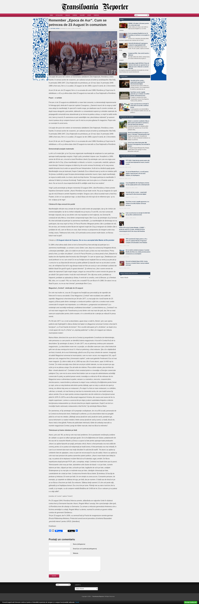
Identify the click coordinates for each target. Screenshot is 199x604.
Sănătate (96, 15)
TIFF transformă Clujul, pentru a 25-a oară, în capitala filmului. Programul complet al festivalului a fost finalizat (136, 240)
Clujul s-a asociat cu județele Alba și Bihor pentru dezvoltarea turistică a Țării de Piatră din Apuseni (138, 122)
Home (51, 15)
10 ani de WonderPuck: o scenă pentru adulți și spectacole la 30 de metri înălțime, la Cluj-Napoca (137, 173)
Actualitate (59, 15)
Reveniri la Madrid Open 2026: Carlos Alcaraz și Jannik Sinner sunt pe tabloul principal (137, 263)
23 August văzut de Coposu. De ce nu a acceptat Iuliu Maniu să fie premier (85, 240)
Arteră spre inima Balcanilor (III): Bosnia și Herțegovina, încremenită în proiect (139, 144)
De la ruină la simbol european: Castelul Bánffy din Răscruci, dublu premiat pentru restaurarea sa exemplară (138, 252)
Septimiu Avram (54, 28)
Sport (89, 15)
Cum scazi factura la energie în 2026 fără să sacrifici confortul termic (139, 105)
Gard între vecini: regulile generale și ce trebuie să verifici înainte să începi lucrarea (139, 93)
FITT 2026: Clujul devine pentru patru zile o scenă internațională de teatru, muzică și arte (138, 162)
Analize (67, 15)
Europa (75, 15)
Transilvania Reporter (98, 596)
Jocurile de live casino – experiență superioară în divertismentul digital (137, 82)
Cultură (82, 15)
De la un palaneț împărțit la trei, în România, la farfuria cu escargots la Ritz (138, 35)
